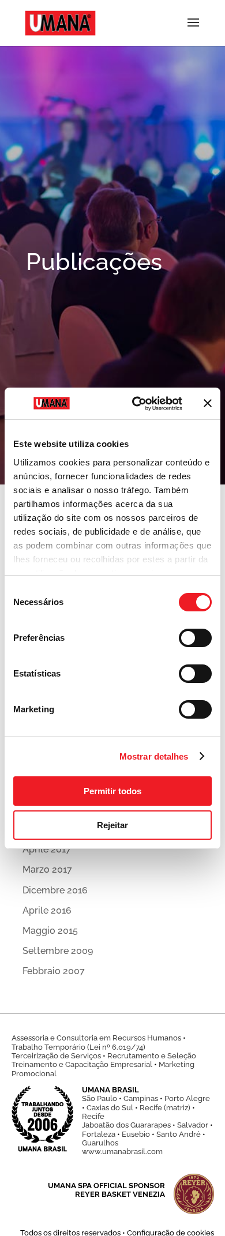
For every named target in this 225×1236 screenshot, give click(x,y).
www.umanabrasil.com (122, 1151)
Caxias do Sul (110, 1107)
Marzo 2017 (47, 869)
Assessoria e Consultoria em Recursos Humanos (96, 1038)
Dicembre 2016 (55, 890)
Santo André (178, 1134)
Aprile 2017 (46, 849)
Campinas (140, 1098)
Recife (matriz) (165, 1107)
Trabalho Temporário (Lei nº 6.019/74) (78, 1047)
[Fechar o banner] (208, 403)
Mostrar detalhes (154, 756)
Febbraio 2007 (53, 970)
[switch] (195, 638)
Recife (93, 1116)
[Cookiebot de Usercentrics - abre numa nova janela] (136, 403)
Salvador (192, 1125)
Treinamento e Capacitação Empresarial (82, 1064)
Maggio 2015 (50, 930)
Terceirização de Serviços (56, 1055)
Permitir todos (112, 791)
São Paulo (99, 1098)
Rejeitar (112, 825)
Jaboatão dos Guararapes (126, 1125)
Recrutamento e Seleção (151, 1055)
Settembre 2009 (57, 950)
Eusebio (136, 1134)
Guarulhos (100, 1143)
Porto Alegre (187, 1098)
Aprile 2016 (47, 910)
